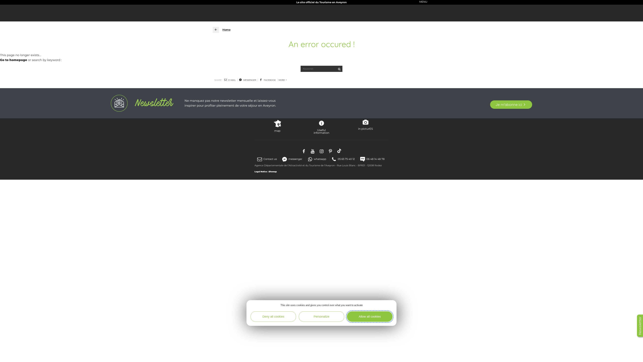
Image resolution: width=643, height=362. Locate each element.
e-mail (232, 80)
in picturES (365, 128)
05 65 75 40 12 (346, 159)
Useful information (321, 131)
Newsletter (640, 326)
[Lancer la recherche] (339, 69)
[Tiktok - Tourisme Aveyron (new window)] (339, 151)
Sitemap (273, 171)
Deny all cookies (273, 316)
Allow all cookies (370, 316)
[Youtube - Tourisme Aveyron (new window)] (312, 151)
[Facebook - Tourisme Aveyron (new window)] (304, 151)
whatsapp (320, 159)
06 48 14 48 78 (375, 159)
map (277, 130)
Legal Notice (261, 171)
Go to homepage (13, 60)
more (281, 80)
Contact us (270, 159)
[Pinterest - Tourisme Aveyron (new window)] (330, 151)
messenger (249, 80)
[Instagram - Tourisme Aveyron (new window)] (321, 151)
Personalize (321, 316)
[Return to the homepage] (216, 30)
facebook (269, 80)
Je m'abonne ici (508, 104)
